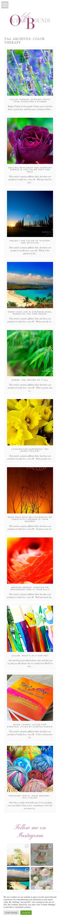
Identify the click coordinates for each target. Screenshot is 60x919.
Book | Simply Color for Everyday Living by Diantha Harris (30, 726)
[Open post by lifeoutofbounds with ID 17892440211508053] (42, 878)
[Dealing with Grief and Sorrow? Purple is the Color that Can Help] (30, 141)
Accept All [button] (26, 913)
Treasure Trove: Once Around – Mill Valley (30, 797)
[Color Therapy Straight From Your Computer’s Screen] (30, 72)
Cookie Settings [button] (11, 913)
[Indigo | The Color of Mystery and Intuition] (30, 214)
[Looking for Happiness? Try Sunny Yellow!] (30, 422)
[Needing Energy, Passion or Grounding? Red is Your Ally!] (30, 560)
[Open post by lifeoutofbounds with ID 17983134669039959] (42, 854)
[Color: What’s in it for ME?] (30, 629)
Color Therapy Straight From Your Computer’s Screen (30, 100)
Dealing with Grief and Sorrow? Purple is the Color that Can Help (30, 170)
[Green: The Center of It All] (30, 353)
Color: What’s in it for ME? (30, 656)
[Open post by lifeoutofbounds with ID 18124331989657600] (18, 878)
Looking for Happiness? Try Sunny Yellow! (30, 450)
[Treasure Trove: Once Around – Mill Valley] (30, 769)
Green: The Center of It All (30, 380)
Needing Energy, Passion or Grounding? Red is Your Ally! (30, 588)
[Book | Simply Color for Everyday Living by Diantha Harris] (30, 698)
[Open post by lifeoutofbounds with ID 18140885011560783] (18, 854)
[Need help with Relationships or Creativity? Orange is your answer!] (30, 490)
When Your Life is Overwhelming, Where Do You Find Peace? (30, 313)
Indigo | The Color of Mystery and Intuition (29, 242)
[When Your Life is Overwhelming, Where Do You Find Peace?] (30, 285)
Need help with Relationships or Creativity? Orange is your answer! (30, 519)
